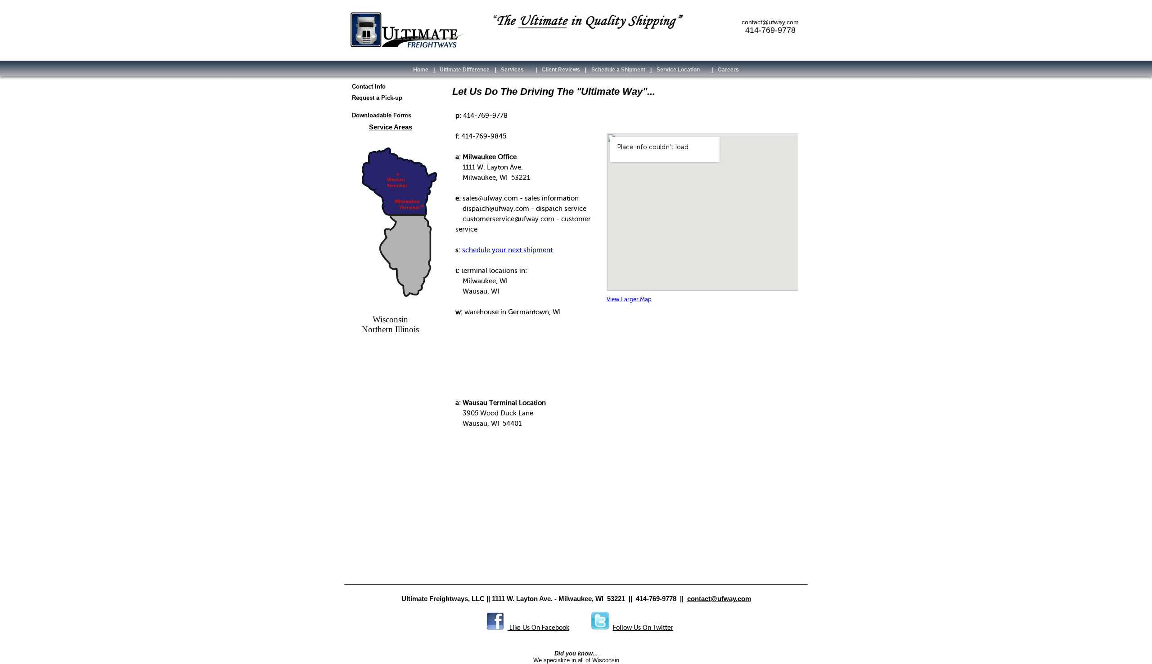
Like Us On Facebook (538, 628)
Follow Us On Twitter (643, 628)
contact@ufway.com (719, 598)
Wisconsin (390, 319)
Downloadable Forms (381, 115)
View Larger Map (629, 299)
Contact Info (369, 86)
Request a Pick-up (377, 97)
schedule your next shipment (507, 250)
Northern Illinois (390, 329)
